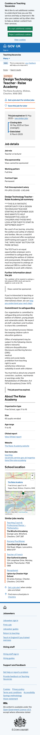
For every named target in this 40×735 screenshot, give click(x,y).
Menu (5, 58)
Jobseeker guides (10, 629)
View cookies (20, 40)
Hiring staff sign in (11, 654)
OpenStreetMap (23, 512)
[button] (23, 493)
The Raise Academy (15, 482)
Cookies (6, 689)
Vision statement (10, 699)
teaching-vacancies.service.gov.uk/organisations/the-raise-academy (20, 458)
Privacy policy (18, 689)
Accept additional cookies (20, 28)
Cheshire (12, 597)
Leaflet (9, 512)
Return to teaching (11, 633)
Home (5, 70)
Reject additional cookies (20, 34)
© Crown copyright (20, 729)
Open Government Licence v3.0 (17, 709)
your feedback (30, 63)
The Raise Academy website (17, 446)
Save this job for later (17, 106)
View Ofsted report (13, 437)
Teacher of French (15, 554)
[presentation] (20, 493)
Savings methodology (12, 695)
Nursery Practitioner (16, 541)
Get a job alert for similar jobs (21, 100)
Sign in (5, 50)
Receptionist (12, 570)
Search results (15, 70)
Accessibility (29, 692)
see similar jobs (21, 118)
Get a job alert (14, 587)
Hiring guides (9, 658)
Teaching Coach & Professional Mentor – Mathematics (16, 525)
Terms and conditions (12, 692)
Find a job (7, 625)
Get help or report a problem (15, 672)
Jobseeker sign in (10, 620)
